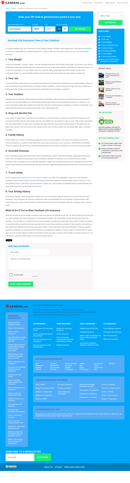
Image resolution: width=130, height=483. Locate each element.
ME (83, 414)
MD (80, 414)
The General (98, 364)
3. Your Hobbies (106, 42)
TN (51, 416)
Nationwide (54, 366)
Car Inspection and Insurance (15, 405)
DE (54, 414)
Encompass (98, 367)
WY (71, 416)
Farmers (53, 369)
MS (94, 414)
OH (120, 414)
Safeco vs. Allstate (108, 385)
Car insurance (39, 324)
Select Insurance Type (15, 24)
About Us (48, 467)
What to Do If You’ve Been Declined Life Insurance (110, 60)
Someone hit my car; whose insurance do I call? (112, 75)
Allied (81, 367)
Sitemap (58, 467)
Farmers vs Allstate (64, 388)
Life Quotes (98, 3)
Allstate (67, 367)
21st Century (84, 369)
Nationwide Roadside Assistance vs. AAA (87, 385)
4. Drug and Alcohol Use (109, 45)
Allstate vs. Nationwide (44, 392)
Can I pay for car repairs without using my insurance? (16, 369)
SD (48, 416)
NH (107, 414)
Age (46, 24)
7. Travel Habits (106, 54)
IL (66, 414)
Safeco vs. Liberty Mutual (111, 388)
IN (68, 414)
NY (118, 414)
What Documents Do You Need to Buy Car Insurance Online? (15, 434)
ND (102, 414)
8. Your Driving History (109, 57)
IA (62, 414)
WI (66, 416)
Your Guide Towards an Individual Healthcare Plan (89, 344)
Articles (13, 8)
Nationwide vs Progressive (89, 390)
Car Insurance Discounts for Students (16, 411)
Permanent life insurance (112, 332)
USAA (96, 366)
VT (61, 416)
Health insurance (87, 324)
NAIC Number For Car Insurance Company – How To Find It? (16, 356)
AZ (44, 414)
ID (64, 414)
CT (51, 414)
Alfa (81, 366)
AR (41, 414)
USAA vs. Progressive (109, 399)
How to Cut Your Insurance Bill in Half (112, 103)
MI (86, 414)
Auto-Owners (54, 367)
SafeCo (82, 364)
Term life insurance (110, 336)
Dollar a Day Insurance (16, 328)
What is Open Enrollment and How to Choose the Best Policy (90, 337)
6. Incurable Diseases (108, 51)
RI (43, 416)
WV (68, 416)
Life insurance (109, 324)
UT (56, 416)
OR (39, 416)
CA (46, 414)
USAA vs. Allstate (108, 392)
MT (97, 414)
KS (70, 414)
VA (58, 416)
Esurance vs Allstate (65, 385)
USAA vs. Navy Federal (110, 395)
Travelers (53, 364)
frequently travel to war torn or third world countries (29, 178)
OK (37, 416)
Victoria (38, 367)
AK (37, 414)
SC (46, 416)
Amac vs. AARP (41, 399)
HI (60, 414)
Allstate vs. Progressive (44, 395)
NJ (110, 414)
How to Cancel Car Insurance (14, 416)
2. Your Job (105, 39)
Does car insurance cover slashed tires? (42, 346)
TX (53, 416)
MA (77, 414)
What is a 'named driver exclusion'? (113, 82)
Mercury (112, 364)
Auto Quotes (87, 3)
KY (73, 414)
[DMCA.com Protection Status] (11, 467)
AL (39, 414)
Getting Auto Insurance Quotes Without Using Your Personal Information (16, 348)
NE (105, 414)
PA (42, 416)
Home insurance (63, 324)
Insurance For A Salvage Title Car (14, 324)
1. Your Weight (106, 37)
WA (63, 416)
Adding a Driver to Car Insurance (112, 89)
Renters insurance (62, 345)
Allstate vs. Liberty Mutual (45, 388)
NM (112, 414)
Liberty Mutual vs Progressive (64, 393)
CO (49, 414)
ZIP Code (35, 24)
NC (100, 414)
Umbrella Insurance (87, 332)
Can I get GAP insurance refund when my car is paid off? (16, 339)
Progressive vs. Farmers (88, 397)
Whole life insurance (110, 339)
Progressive (69, 369)
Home (7, 8)
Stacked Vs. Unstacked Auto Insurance (16, 427)
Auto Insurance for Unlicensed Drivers (14, 394)
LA (75, 414)
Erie (37, 364)
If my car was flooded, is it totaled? (113, 96)
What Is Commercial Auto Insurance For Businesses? (15, 441)
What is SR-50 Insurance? (13, 333)
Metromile (39, 366)
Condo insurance (62, 334)
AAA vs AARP (40, 385)
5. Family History (107, 48)
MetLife (38, 369)
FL (56, 414)
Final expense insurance (112, 328)
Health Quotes (122, 3)
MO (91, 414)
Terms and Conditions (74, 467)
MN (88, 414)
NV (115, 414)
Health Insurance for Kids (89, 328)
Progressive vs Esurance (88, 394)
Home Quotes (110, 3)
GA (58, 414)
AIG (95, 369)
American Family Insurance (71, 365)
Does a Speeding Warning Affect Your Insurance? (15, 382)
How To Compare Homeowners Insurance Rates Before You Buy (64, 339)
